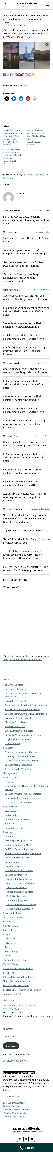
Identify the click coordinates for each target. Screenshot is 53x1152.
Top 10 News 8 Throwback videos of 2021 (26, 530)
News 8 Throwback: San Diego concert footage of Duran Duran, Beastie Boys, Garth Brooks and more (25, 518)
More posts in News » (42, 436)
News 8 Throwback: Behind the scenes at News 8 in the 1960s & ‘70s (36, 134)
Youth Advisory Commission (19, 730)
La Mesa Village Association (19, 870)
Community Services (15, 689)
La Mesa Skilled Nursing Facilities (22, 798)
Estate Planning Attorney (19, 908)
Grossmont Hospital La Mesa (18, 968)
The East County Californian (16, 1109)
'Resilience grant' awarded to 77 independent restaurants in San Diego (25, 251)
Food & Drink (10, 806)
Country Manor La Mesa (18, 802)
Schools (7, 921)
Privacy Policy (12, 861)
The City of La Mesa (13, 684)
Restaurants (11, 815)
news (7, 184)
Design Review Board (15, 700)
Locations (10, 938)
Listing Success (11, 773)
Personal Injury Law (16, 900)
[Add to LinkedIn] (16, 75)
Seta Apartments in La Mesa (20, 756)
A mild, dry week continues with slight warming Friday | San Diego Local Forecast (25, 351)
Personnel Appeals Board (18, 717)
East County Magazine (14, 1102)
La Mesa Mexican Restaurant (19, 819)
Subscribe (11, 1045)
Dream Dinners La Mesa (17, 857)
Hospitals (9, 781)
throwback (8, 177)
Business (7, 832)
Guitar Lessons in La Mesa (18, 844)
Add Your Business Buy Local (19, 849)
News (42, 174)
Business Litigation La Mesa (20, 883)
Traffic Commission (15, 726)
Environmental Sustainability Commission (26, 705)
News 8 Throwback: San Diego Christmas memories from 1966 (26, 540)
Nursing (7, 955)
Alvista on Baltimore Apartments (23, 760)
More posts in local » (42, 363)
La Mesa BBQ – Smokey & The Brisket (22, 989)
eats (24, 174)
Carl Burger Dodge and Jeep (19, 840)
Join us (6, 1090)
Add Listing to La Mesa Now (17, 769)
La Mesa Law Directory (16, 874)
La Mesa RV (10, 836)
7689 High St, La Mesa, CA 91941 (20, 1005)
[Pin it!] (19, 75)
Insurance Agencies (15, 866)
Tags (7, 947)
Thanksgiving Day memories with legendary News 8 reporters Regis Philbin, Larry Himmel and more (22, 555)
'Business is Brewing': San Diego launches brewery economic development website (21, 277)
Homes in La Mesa (12, 913)
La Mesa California (26, 3)
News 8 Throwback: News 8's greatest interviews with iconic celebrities (12, 153)
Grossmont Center (12, 917)
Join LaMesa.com (13, 827)
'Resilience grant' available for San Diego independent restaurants (23, 263)
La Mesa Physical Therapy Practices (23, 793)
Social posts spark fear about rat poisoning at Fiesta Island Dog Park (23, 337)
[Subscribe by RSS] (33, 75)
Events (6, 934)
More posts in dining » (41, 210)
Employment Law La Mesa (19, 891)
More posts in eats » (42, 232)
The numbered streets (14, 959)
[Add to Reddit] (22, 75)
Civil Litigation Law (16, 896)
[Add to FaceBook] (4, 75)
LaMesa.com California (15, 1061)
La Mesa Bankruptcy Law (19, 879)
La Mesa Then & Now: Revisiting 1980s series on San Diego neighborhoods (25, 568)
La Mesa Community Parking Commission (26, 713)
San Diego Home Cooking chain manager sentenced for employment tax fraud (26, 220)
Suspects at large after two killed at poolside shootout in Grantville (23, 324)
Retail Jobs (8, 972)
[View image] (26, 67)
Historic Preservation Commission (22, 709)
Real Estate (8, 747)
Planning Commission (16, 722)
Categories (10, 942)
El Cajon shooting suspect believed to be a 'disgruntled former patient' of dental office (26, 311)
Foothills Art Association (16, 985)
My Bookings (11, 951)
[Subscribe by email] (29, 75)
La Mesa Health (11, 777)
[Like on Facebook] (10, 75)
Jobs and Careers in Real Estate (19, 976)
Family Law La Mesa (16, 887)
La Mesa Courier (11, 1106)
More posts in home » (41, 290)
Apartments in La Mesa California (22, 752)
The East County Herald (14, 1113)
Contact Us (8, 823)
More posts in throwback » (40, 509)
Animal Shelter (12, 743)
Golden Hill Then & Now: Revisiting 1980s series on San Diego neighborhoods (12, 134)
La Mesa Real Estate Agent (18, 764)
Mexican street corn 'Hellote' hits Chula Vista (26, 239)
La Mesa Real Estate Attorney (21, 904)
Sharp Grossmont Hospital (16, 981)
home (30, 174)
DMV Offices (9, 930)
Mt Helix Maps (10, 964)
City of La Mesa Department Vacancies (24, 735)
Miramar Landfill (12, 994)
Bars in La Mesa (12, 810)
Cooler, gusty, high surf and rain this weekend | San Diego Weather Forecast (25, 297)
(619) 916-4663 (11, 1009)
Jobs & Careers (10, 925)
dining (18, 174)
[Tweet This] (26, 75)
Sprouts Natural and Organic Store (23, 853)
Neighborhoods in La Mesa (18, 739)
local (36, 174)
